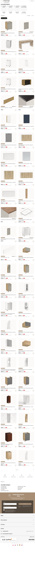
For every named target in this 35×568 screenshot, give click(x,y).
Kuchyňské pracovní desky (22, 486)
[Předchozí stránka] (1, 470)
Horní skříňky (3, 489)
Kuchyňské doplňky (4, 487)
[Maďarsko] (17, 545)
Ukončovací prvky (20, 487)
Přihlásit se (25, 503)
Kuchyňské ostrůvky (4, 488)
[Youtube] (32, 539)
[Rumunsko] (19, 545)
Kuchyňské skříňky (3, 486)
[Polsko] (13, 545)
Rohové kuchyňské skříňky (5, 490)
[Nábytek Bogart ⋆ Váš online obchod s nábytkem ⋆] (6, 1)
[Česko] (15, 545)
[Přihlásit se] (32, 1)
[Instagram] (30, 539)
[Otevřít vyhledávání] (30, 1)
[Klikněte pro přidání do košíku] (33, 35)
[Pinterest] (33, 539)
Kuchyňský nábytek (6, 2)
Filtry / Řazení (4, 18)
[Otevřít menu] (1, 1)
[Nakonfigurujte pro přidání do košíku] (15, 35)
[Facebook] (29, 539)
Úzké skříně (19, 489)
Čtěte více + (3, 481)
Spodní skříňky (20, 488)
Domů (2, 2)
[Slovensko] (21, 545)
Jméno (4, 502)
